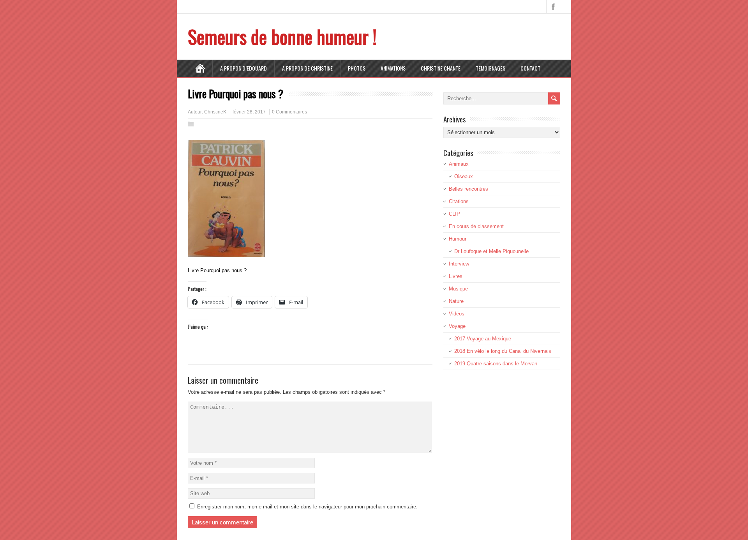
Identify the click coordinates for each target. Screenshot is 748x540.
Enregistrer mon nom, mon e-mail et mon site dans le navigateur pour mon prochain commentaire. (307, 507)
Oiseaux (463, 176)
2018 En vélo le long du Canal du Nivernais (502, 351)
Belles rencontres (468, 189)
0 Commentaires (289, 112)
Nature (456, 301)
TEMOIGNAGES (490, 68)
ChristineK (215, 112)
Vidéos (456, 314)
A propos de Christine (307, 68)
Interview (459, 264)
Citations (459, 201)
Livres (455, 276)
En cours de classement (476, 226)
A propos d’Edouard (243, 68)
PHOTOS (356, 68)
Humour (457, 239)
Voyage (457, 326)
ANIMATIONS (393, 68)
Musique (458, 289)
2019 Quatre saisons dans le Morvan (495, 363)
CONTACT (530, 68)
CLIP (454, 214)
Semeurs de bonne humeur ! (282, 36)
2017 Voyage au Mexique (482, 339)
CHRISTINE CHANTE (440, 68)
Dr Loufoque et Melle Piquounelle (491, 251)
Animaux (459, 164)
